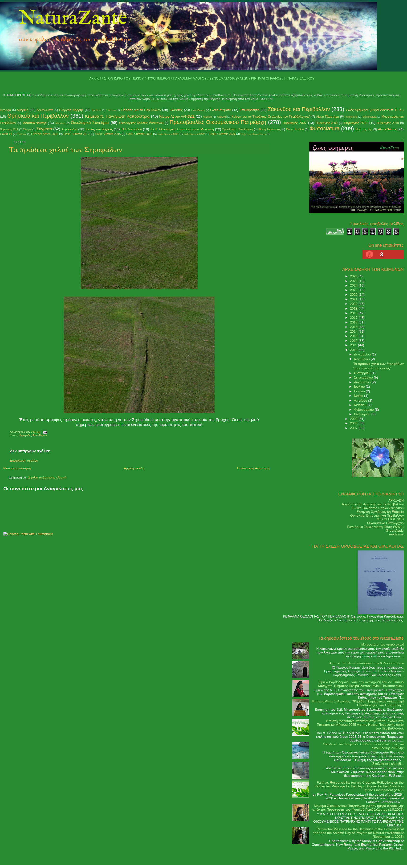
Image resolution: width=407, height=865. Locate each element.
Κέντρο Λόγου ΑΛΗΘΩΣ (176, 116)
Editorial (21, 134)
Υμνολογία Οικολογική (237, 129)
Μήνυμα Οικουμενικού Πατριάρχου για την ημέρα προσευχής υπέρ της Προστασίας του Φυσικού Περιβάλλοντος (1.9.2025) (358, 807)
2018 (354, 313)
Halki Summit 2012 (77, 134)
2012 (354, 341)
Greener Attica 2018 (44, 134)
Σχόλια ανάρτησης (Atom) (47, 477)
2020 (354, 304)
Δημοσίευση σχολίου (24, 460)
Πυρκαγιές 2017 (356, 123)
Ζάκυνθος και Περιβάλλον (299, 109)
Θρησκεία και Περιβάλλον (38, 116)
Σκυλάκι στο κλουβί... (388, 763)
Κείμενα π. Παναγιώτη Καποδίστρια (117, 116)
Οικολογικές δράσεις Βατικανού (141, 123)
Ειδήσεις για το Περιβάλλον (141, 110)
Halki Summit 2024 (222, 134)
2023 (354, 290)
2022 (354, 294)
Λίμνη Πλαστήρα (327, 116)
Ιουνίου (360, 391)
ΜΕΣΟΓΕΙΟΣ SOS (390, 519)
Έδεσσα (111, 110)
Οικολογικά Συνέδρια (90, 122)
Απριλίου (361, 400)
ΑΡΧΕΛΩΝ (396, 500)
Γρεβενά (96, 110)
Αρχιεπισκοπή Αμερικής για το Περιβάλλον (373, 504)
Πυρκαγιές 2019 (9, 129)
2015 (354, 327)
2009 (354, 419)
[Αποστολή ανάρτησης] (44, 432)
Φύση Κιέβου (295, 129)
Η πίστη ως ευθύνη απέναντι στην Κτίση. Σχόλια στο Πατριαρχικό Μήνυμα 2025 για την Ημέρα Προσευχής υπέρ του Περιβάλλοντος (360, 724)
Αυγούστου (363, 382)
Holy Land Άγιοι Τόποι (253, 134)
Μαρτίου (360, 405)
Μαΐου (359, 396)
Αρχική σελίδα (134, 468)
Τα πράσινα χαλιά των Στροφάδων (65, 149)
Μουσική (60, 123)
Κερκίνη (207, 116)
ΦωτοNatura (324, 128)
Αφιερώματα (45, 110)
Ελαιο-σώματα (220, 110)
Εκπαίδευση (198, 110)
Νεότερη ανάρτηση (17, 468)
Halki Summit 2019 (139, 134)
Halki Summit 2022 (194, 134)
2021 (354, 299)
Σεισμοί (27, 129)
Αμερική (22, 110)
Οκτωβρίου (362, 373)
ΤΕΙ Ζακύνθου (131, 129)
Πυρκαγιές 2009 (327, 123)
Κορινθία (222, 116)
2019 (354, 308)
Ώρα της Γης (363, 129)
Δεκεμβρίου (363, 354)
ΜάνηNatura (369, 116)
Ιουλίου (360, 386)
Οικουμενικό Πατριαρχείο (385, 523)
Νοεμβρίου (362, 359)
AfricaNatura (387, 129)
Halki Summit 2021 (168, 134)
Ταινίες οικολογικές (99, 129)
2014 (354, 331)
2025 (354, 281)
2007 (354, 428)
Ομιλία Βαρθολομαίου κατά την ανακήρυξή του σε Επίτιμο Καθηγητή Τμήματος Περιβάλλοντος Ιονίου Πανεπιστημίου (361, 684)
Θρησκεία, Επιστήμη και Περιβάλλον (377, 515)
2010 (354, 350)
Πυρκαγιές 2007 (295, 123)
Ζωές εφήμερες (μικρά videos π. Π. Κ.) (375, 110)
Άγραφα (5, 110)
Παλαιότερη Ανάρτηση (253, 468)
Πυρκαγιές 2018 (388, 123)
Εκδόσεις (176, 110)
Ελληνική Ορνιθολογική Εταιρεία (380, 512)
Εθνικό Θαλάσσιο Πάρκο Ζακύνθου (378, 508)
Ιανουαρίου (362, 414)
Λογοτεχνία (351, 116)
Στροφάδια (69, 129)
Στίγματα (44, 129)
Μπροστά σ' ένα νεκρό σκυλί (382, 644)
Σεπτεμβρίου (364, 377)
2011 (354, 345)
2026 (354, 276)
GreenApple (395, 530)
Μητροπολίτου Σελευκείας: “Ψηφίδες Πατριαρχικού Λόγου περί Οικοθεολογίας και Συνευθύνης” (358, 703)
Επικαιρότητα (249, 110)
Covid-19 (6, 134)
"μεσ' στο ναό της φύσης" (372, 368)
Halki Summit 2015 (108, 134)
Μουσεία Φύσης (34, 123)
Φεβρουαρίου (364, 409)
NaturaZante (73, 18)
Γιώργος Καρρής (71, 110)
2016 (354, 322)
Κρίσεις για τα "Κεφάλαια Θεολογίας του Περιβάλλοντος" (271, 116)
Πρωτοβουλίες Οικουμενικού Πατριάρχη (218, 122)
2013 (354, 336)
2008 (354, 423)
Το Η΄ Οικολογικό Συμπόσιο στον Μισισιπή (182, 129)
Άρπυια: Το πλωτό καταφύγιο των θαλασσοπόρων (366, 663)
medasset (396, 534)
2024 (354, 285)
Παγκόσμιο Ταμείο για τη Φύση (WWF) (375, 527)
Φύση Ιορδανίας (269, 129)
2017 (354, 317)
